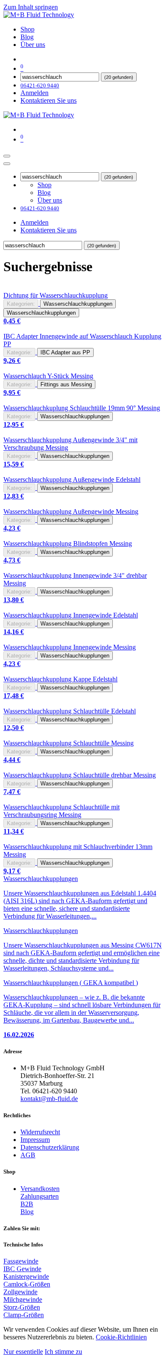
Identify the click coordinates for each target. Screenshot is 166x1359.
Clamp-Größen (23, 1314)
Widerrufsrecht (40, 1132)
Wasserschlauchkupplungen (77, 304)
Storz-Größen (21, 1307)
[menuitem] (27, 29)
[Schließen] (6, 163)
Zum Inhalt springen (30, 7)
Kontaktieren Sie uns (48, 100)
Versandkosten (40, 1188)
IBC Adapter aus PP (65, 352)
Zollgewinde (20, 1291)
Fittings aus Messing (66, 384)
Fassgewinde (20, 1261)
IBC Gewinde (22, 1268)
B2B (26, 1204)
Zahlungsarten (39, 1196)
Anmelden (34, 92)
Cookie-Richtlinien (121, 1337)
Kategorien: (21, 304)
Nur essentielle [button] (23, 1351)
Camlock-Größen (26, 1284)
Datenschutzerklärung (49, 1147)
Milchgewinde (22, 1299)
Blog (27, 1211)
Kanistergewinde (26, 1276)
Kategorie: (19, 352)
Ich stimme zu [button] (63, 1351)
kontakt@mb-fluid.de (49, 1098)
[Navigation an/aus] (6, 156)
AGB (27, 1155)
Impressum (35, 1139)
